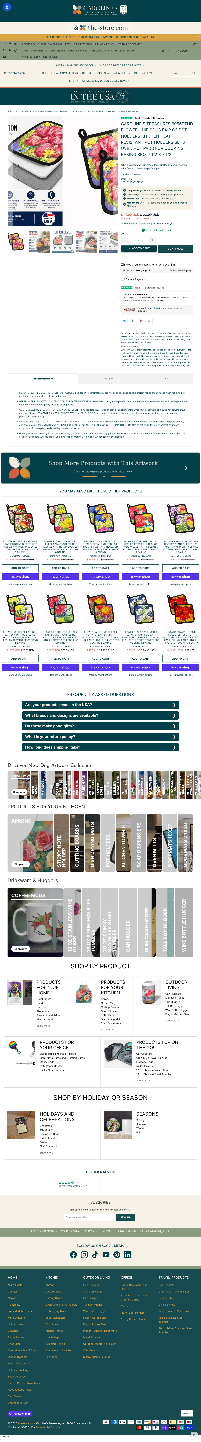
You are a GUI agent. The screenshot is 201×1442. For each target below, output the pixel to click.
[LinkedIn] (127, 1254)
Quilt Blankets (144, 1066)
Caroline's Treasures (131, 174)
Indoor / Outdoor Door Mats (100, 1330)
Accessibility (31, 56)
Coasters (13, 1330)
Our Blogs (50, 56)
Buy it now (175, 248)
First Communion (50, 1146)
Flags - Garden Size (177, 1014)
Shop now (19, 792)
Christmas (46, 1125)
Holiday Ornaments (19, 1363)
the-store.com (26, 1423)
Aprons (105, 999)
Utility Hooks (15, 1324)
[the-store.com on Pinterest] (4, 50)
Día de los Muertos (51, 1138)
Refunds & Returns (78, 44)
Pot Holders (145, 343)
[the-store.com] (14, 73)
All (134, 333)
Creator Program (34, 50)
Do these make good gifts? (49, 726)
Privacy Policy (105, 44)
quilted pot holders (175, 365)
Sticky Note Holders (52, 1070)
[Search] (194, 73)
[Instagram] (84, 1254)
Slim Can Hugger (175, 997)
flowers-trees (172, 353)
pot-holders (141, 365)
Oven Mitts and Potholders (61, 1304)
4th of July (46, 1129)
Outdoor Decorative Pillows (99, 1343)
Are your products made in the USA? (58, 704)
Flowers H (159, 336)
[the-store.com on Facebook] (9, 44)
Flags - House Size (94, 1324)
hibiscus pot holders (150, 356)
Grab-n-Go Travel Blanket (151, 1057)
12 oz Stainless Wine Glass (152, 1070)
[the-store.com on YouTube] (4, 57)
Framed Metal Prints (48, 1015)
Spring (140, 1120)
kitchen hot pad (163, 359)
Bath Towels (15, 1396)
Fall (138, 1132)
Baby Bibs (51, 1356)
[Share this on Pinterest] (141, 321)
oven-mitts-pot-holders (144, 362)
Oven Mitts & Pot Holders (172, 339)
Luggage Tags (144, 1061)
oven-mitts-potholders (168, 362)
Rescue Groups (101, 50)
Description (108, 378)
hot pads (166, 356)
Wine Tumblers (92, 1350)
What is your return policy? (50, 736)
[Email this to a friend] (149, 321)
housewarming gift (180, 356)
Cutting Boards (110, 1007)
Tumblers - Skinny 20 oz (60, 1350)
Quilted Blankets (17, 1356)
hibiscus (184, 353)
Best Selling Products (146, 333)
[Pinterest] (116, 1254)
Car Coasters (144, 1053)
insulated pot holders (131, 359)
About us (28, 44)
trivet (188, 365)
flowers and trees (156, 353)
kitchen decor (148, 359)
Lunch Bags (52, 1337)
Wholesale (57, 50)
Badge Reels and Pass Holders (58, 1053)
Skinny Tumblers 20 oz (96, 1356)
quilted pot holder (156, 365)
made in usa (126, 362)
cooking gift (170, 350)
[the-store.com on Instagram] (15, 44)
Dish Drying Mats (111, 1019)
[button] (76, 65)
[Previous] (10, 171)
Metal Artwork (45, 1019)
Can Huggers (173, 993)
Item (166, 378)
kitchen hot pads (180, 359)
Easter (43, 1142)
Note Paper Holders (51, 1066)
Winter (140, 1128)
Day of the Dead (49, 1134)
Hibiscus (170, 336)
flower (136, 353)
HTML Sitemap (124, 50)
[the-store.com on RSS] (9, 50)
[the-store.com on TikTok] (15, 50)
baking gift (158, 350)
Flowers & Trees (146, 336)
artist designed (144, 350)
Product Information (43, 378)
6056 (133, 350)
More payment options (20, 584)
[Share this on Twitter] (124, 321)
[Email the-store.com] (4, 44)
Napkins (41, 1007)
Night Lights (44, 999)
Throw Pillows (16, 1337)
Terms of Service (130, 44)
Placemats (43, 1011)
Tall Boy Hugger (174, 1006)
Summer (141, 1124)
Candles (41, 1003)
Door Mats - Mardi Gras (22, 1350)
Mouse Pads (47, 1061)
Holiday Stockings (19, 1370)
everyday (181, 350)
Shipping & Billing (50, 44)
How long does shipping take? (52, 747)
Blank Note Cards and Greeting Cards (62, 1057)
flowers (143, 353)
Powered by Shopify (48, 1427)
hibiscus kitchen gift (130, 356)
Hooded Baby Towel (20, 1389)
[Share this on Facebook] (132, 321)
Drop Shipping (78, 50)
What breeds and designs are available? (61, 715)
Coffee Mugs (108, 1003)
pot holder (185, 362)
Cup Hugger (172, 1002)
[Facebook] (73, 1254)
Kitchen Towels (55, 1330)
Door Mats (14, 1343)
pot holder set (127, 365)
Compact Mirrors (18, 1402)
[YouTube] (106, 1254)
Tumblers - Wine (55, 1343)
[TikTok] (95, 1254)
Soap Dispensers (111, 1023)
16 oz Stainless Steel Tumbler (153, 1074)
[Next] (115, 171)
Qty (123, 233)
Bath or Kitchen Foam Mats (24, 1383)
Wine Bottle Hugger (177, 1010)
